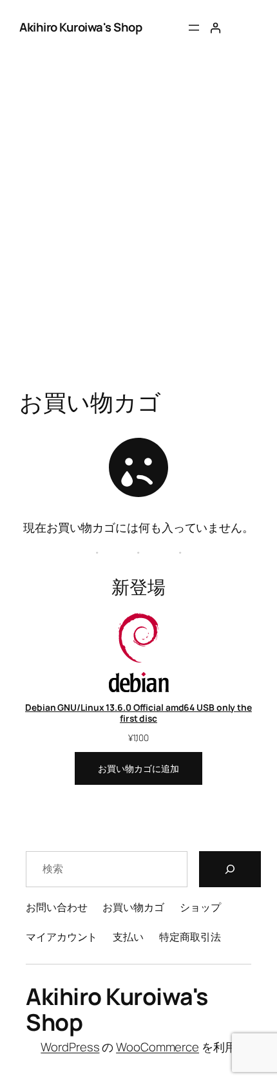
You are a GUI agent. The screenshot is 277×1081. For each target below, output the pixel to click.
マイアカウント (61, 937)
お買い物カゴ (133, 907)
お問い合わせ (56, 907)
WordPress (70, 1047)
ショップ (200, 907)
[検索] (230, 869)
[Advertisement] (138, 238)
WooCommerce (157, 1047)
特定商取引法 (189, 937)
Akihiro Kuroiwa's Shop (80, 27)
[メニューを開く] (194, 27)
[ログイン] (215, 28)
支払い (128, 937)
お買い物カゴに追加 (138, 768)
